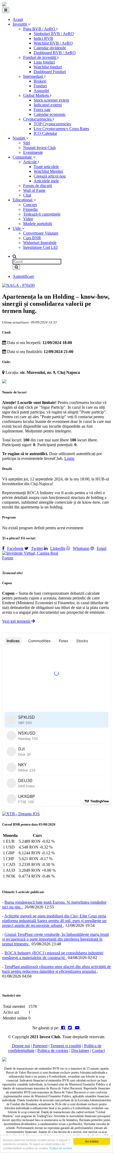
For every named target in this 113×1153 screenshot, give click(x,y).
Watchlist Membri (48, 171)
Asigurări (41, 90)
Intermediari (33, 76)
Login (69, 458)
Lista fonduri (44, 62)
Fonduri (40, 86)
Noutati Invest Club (39, 147)
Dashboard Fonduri (50, 71)
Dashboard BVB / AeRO (55, 52)
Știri (26, 143)
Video (28, 219)
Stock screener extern (51, 100)
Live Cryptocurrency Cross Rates (61, 128)
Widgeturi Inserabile (39, 242)
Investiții (20, 24)
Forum (7, 558)
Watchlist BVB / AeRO (53, 43)
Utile (17, 228)
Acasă (18, 19)
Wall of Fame (34, 190)
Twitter (37, 548)
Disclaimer (80, 1050)
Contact (98, 1050)
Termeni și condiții (65, 1046)
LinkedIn (57, 548)
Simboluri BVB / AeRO (54, 33)
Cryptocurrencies (38, 119)
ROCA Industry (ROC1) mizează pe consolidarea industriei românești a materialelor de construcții (52, 955)
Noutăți (19, 138)
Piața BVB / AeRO (39, 29)
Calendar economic (50, 114)
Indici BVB (43, 38)
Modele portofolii (37, 223)
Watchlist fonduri (48, 67)
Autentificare (23, 276)
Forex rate (42, 109)
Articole (30, 162)
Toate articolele (46, 166)
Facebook (15, 548)
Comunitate (23, 157)
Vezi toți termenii (16, 621)
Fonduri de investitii (40, 57)
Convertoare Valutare (40, 233)
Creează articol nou (50, 176)
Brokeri (40, 81)
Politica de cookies (60, 1148)
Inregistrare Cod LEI (40, 247)
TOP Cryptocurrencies (52, 124)
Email (101, 548)
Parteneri (40, 1046)
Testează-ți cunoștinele (41, 214)
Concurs (30, 204)
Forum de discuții (37, 185)
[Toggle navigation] (5, 10)
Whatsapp (81, 548)
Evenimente (33, 152)
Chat (27, 195)
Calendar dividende (50, 48)
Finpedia (30, 209)
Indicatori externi (48, 105)
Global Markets (36, 95)
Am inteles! (92, 1141)
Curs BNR (32, 238)
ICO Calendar (45, 133)
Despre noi (21, 1046)
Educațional (23, 200)
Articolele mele (46, 181)
